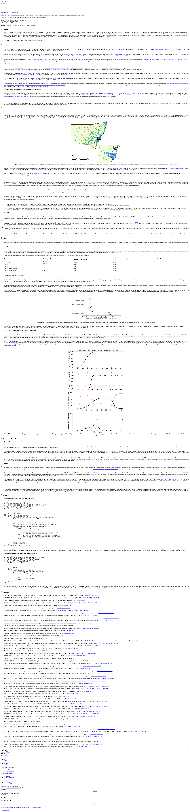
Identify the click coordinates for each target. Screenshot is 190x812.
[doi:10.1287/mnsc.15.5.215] (64, 608)
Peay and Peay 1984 (157, 59)
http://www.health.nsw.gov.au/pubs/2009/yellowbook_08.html (70, 703)
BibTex (5, 759)
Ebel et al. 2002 (118, 252)
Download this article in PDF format (9, 786)
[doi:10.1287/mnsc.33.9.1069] (101, 701)
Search (23, 807)
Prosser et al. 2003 (172, 59)
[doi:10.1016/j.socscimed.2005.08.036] (94, 744)
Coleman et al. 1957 (32, 59)
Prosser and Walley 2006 (176, 479)
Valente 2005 (52, 85)
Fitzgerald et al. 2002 (73, 68)
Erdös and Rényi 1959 (116, 168)
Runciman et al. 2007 (173, 49)
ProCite (5, 764)
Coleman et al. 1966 (19, 85)
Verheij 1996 (122, 54)
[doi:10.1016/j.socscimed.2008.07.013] (107, 663)
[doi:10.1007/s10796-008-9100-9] (106, 613)
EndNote (6, 763)
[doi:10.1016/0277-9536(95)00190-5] (93, 736)
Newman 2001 (179, 168)
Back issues (33, 807)
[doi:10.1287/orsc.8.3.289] (91, 595)
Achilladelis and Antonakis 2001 (52, 68)
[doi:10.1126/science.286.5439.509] (66, 605)
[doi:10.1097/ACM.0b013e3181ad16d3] (98, 688)
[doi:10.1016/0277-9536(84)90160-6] (102, 706)
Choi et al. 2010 (10, 85)
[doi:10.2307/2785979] (68, 633)
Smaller (2, 752)
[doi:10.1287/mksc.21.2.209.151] (89, 615)
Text (5, 758)
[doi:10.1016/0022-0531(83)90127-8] (81, 668)
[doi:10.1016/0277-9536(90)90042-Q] (92, 711)
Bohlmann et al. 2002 (13, 79)
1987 (66, 78)
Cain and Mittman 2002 (12, 183)
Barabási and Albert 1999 (169, 168)
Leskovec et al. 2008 (28, 96)
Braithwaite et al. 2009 (154, 49)
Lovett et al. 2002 (64, 54)
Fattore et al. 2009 (104, 93)
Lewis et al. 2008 (131, 93)
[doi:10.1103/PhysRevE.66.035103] (70, 648)
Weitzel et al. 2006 (60, 85)
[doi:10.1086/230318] (74, 726)
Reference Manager (8, 762)
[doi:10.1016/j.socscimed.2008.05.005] (92, 666)
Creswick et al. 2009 (80, 93)
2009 (27, 116)
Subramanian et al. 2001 (81, 54)
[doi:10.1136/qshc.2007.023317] (111, 620)
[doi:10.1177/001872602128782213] (77, 655)
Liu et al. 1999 (115, 54)
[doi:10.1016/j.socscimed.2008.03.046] (99, 681)
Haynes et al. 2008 (66, 55)
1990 (167, 59)
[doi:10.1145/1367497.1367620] (98, 676)
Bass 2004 (70, 74)
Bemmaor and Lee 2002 (19, 74)
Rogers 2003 (18, 68)
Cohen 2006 (105, 68)
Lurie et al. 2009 (140, 93)
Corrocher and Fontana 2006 (32, 79)
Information (18, 807)
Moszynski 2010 (164, 49)
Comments (38, 807)
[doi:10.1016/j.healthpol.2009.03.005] (88, 653)
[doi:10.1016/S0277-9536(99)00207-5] (83, 683)
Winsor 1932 (167, 73)
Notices (27, 807)
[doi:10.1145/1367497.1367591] (106, 678)
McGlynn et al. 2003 (120, 49)
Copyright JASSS (5, 1)
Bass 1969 (23, 73)
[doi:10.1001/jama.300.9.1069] (78, 600)
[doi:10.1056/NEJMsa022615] (84, 691)
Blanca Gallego (14, 12)
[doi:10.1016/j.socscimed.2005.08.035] (90, 713)
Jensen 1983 (53, 79)
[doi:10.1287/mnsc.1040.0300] (82, 610)
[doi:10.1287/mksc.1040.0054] (90, 623)
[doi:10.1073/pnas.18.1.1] (84, 746)
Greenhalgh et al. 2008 (84, 68)
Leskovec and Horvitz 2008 (16, 96)
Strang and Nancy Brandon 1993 (41, 85)
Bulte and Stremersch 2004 (32, 73)
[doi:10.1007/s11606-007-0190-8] (105, 671)
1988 (164, 59)
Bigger (8, 752)
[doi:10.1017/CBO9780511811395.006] (137, 731)
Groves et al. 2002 (147, 59)
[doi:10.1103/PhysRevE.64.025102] (70, 698)
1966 (38, 59)
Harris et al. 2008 (113, 93)
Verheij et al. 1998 (130, 54)
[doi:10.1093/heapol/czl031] (97, 603)
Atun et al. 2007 (64, 68)
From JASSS (7, 769)
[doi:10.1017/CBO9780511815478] (70, 739)
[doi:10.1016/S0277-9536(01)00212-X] (100, 686)
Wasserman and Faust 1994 (37, 173)
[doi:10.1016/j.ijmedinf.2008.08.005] (110, 643)
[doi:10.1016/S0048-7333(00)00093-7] (89, 597)
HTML (5, 760)
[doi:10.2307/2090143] (72, 693)
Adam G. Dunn (4, 12)
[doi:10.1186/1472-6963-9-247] (92, 645)
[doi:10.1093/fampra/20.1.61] (89, 716)
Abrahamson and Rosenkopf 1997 (175, 83)
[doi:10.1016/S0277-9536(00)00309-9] (106, 729)
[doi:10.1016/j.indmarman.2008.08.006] (90, 628)
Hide (188, 749)
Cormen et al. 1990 (87, 173)
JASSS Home (4, 807)
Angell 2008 (167, 479)
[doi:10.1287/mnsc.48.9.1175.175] (111, 618)
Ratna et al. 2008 (29, 85)
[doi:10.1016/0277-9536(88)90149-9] (80, 708)
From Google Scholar (9, 771)
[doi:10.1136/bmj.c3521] (64, 696)
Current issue (11, 807)
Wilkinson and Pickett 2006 (77, 55)
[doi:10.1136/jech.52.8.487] (96, 734)
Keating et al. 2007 (122, 93)
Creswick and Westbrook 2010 (92, 93)
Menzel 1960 (43, 59)
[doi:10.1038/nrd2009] (68, 630)
